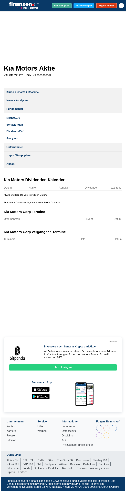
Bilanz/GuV (13, 118)
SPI (25, 460)
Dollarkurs (89, 464)
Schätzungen (14, 124)
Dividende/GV (14, 131)
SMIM (41, 460)
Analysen (12, 138)
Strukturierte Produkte (46, 468)
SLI (32, 460)
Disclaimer (68, 435)
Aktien (63, 464)
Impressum (68, 426)
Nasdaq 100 (100, 460)
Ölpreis (11, 472)
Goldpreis (50, 464)
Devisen (75, 464)
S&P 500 (27, 464)
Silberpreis (13, 468)
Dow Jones (82, 460)
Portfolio (81, 468)
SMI (38, 464)
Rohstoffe (67, 468)
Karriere (11, 431)
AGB (64, 440)
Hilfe (40, 426)
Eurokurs (104, 464)
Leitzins (22, 472)
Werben (42, 431)
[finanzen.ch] (24, 4)
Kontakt (11, 426)
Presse (11, 435)
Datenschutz (69, 431)
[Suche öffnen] (121, 5)
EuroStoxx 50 (65, 460)
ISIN (29, 75)
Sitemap (11, 440)
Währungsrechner (100, 468)
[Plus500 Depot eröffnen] (27, 7)
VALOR (8, 75)
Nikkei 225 (13, 464)
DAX (50, 460)
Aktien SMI (13, 460)
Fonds (26, 468)
